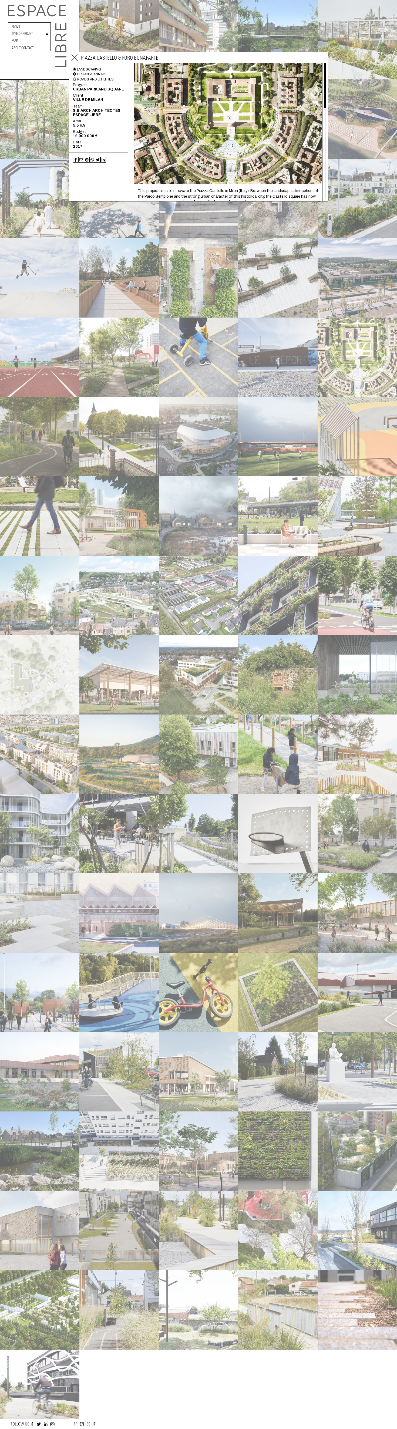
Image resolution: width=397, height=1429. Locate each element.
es (88, 1424)
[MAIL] (81, 159)
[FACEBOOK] (75, 159)
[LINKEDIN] (103, 159)
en (82, 1424)
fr (76, 1424)
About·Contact (22, 48)
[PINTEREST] (86, 159)
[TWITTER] (97, 159)
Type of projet (22, 34)
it (94, 1424)
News (16, 27)
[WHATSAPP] (92, 159)
